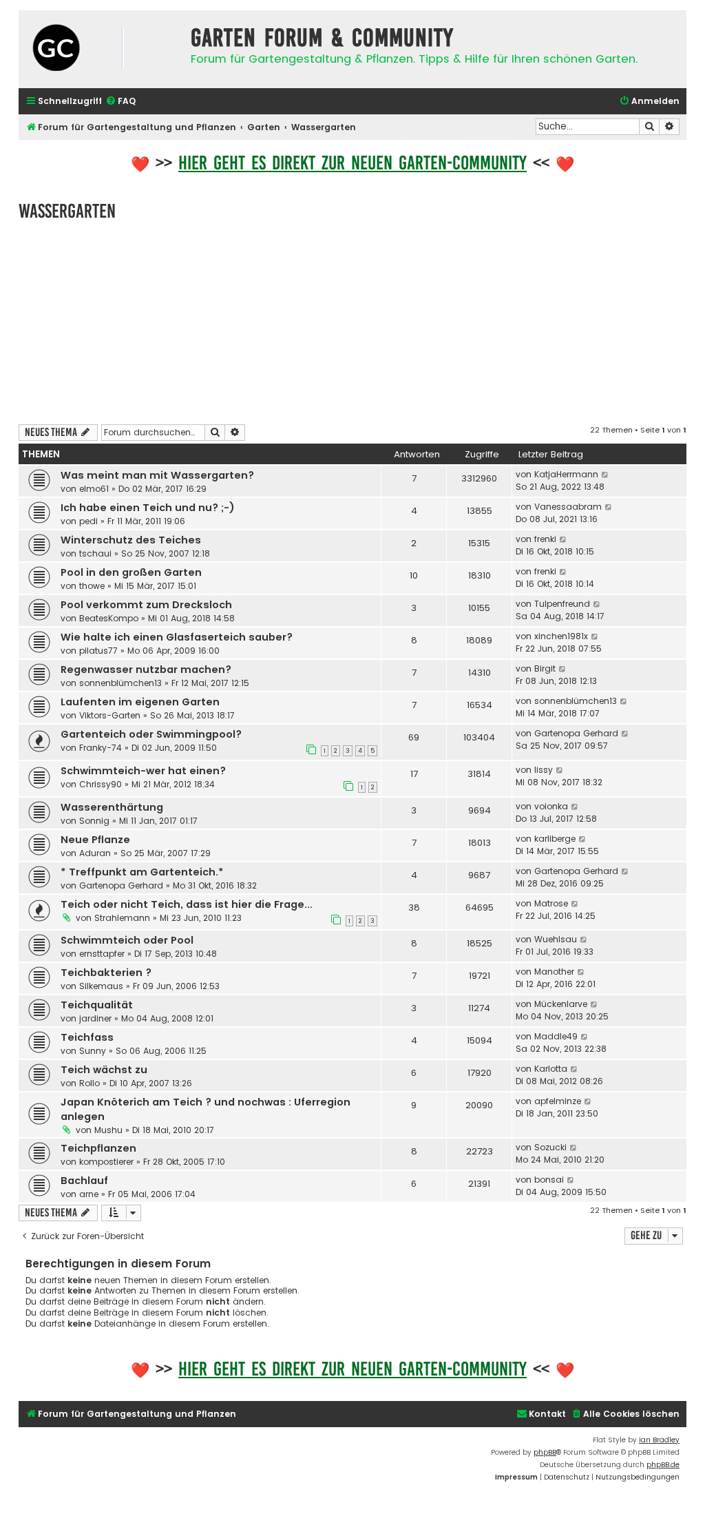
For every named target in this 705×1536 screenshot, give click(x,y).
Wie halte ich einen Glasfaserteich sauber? (177, 637)
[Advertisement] (352, 321)
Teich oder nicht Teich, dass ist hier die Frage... (187, 904)
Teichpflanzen (98, 1148)
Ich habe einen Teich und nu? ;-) (148, 508)
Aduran (95, 853)
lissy (543, 770)
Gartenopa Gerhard (576, 733)
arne (88, 1194)
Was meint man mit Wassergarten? (157, 475)
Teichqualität (97, 1005)
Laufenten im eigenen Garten (140, 702)
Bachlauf (84, 1180)
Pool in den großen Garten (131, 572)
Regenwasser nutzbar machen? (146, 669)
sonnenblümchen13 (120, 683)
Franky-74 (100, 748)
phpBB (545, 1452)
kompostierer (106, 1161)
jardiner (95, 1018)
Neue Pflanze (95, 840)
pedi (88, 521)
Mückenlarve (560, 1004)
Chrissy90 (100, 784)
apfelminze (557, 1101)
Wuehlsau (555, 939)
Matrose (551, 903)
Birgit (545, 668)
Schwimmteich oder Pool (127, 940)
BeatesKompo (108, 618)
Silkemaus (101, 986)
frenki (545, 539)
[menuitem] (120, 101)
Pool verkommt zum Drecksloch (146, 605)
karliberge (555, 838)
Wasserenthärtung (112, 807)
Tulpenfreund (562, 604)
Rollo (89, 1083)
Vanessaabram (568, 506)
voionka (551, 806)
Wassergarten (67, 211)
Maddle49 (556, 1036)
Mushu (108, 1130)
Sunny (92, 1051)
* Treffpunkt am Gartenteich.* (142, 872)
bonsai (549, 1179)
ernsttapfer (102, 953)
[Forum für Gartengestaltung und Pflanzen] (101, 49)
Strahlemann (122, 918)
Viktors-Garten (109, 715)
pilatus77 (98, 650)
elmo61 (94, 489)
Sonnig (94, 821)
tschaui (95, 553)
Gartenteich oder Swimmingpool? (151, 734)
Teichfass (87, 1037)
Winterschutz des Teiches (131, 540)
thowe (92, 586)
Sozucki (550, 1147)
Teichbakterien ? (106, 972)
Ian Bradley (659, 1440)
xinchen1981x (561, 636)
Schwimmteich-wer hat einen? (143, 771)
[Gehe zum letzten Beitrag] (605, 474)
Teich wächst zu (104, 1070)
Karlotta (550, 1069)
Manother (554, 971)
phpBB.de (663, 1465)
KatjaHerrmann (566, 474)
